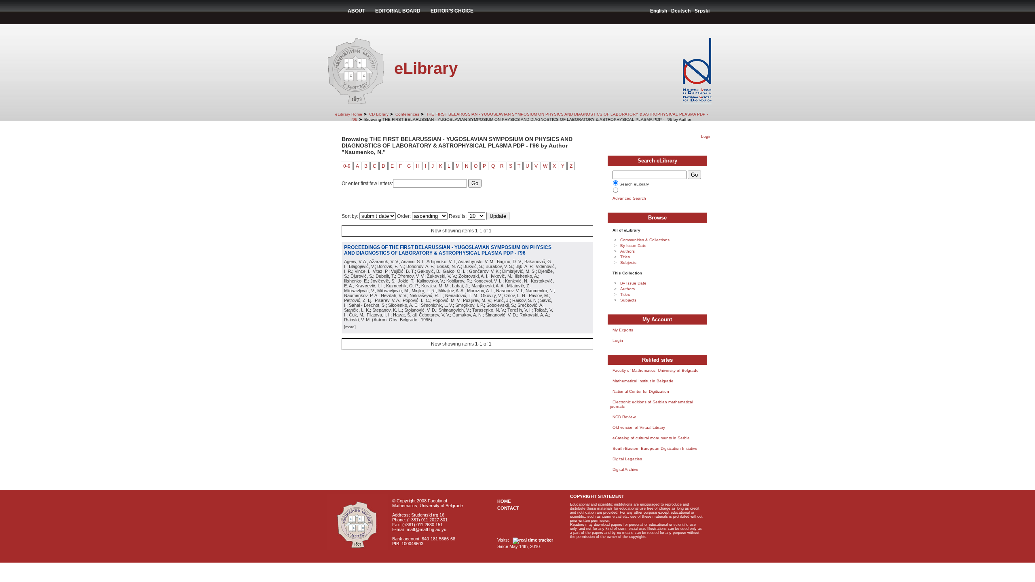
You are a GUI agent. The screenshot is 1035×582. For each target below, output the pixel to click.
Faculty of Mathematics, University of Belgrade (656, 370)
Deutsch (681, 11)
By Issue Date (633, 245)
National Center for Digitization (641, 391)
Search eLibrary (634, 184)
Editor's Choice (452, 11)
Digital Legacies (627, 459)
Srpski (702, 11)
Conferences (407, 114)
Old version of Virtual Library (639, 427)
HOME (504, 501)
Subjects (628, 262)
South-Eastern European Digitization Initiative (655, 448)
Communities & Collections (645, 240)
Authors (627, 251)
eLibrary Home (348, 114)
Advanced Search (629, 198)
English (658, 11)
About (356, 11)
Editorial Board (397, 11)
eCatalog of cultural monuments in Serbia (651, 438)
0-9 (347, 166)
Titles (625, 257)
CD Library (379, 114)
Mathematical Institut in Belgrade (643, 381)
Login (706, 136)
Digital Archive (625, 469)
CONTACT (508, 508)
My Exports (623, 330)
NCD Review (624, 417)
